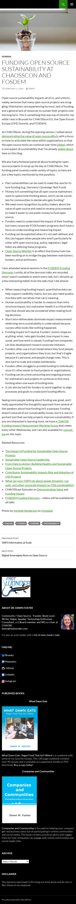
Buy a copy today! (23, 764)
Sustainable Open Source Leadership (27, 459)
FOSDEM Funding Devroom (22, 498)
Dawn (31, 88)
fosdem (21, 523)
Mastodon (10, 661)
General (6, 56)
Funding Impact (14, 493)
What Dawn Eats (38, 701)
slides (60, 144)
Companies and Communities (38, 771)
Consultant (8, 622)
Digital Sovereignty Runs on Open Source (24, 553)
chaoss (9, 523)
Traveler (37, 615)
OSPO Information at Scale (16, 540)
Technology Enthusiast (39, 618)
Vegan (13, 618)
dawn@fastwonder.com (15, 628)
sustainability (51, 523)
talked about (65, 149)
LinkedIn (9, 674)
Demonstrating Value (50, 489)
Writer (5, 618)
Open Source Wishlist (18, 251)
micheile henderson (25, 510)
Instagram (10, 681)
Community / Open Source (16, 615)
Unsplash (47, 510)
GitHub (9, 668)
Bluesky (9, 655)
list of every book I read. (47, 634)
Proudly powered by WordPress (16, 899)
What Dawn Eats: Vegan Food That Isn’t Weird (27, 755)
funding (34, 523)
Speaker (22, 618)
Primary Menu (72, 4)
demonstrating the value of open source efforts (30, 136)
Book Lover (48, 615)
